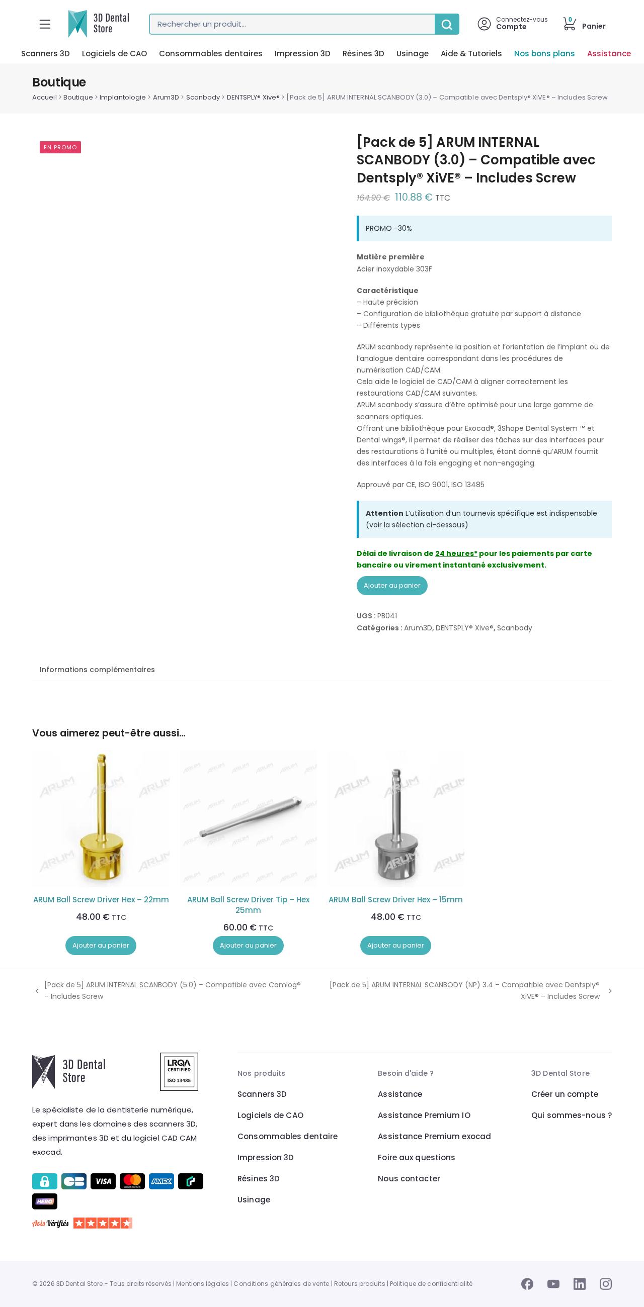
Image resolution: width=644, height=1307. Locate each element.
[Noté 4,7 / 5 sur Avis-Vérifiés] (119, 1223)
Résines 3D (363, 53)
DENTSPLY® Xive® (253, 97)
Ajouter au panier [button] (100, 945)
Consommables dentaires (211, 53)
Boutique (78, 97)
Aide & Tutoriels (471, 53)
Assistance (609, 53)
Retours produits (359, 1283)
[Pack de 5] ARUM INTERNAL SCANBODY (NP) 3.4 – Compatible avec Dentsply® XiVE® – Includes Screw (456, 991)
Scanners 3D (45, 53)
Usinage (412, 53)
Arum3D (166, 97)
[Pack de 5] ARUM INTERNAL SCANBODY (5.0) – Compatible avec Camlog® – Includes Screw (166, 991)
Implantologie (123, 97)
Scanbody (203, 97)
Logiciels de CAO (114, 53)
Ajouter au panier (392, 585)
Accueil (44, 97)
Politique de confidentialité (431, 1283)
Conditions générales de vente (281, 1283)
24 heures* (456, 553)
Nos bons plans (544, 53)
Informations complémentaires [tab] (97, 670)
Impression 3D (303, 53)
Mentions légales (202, 1283)
